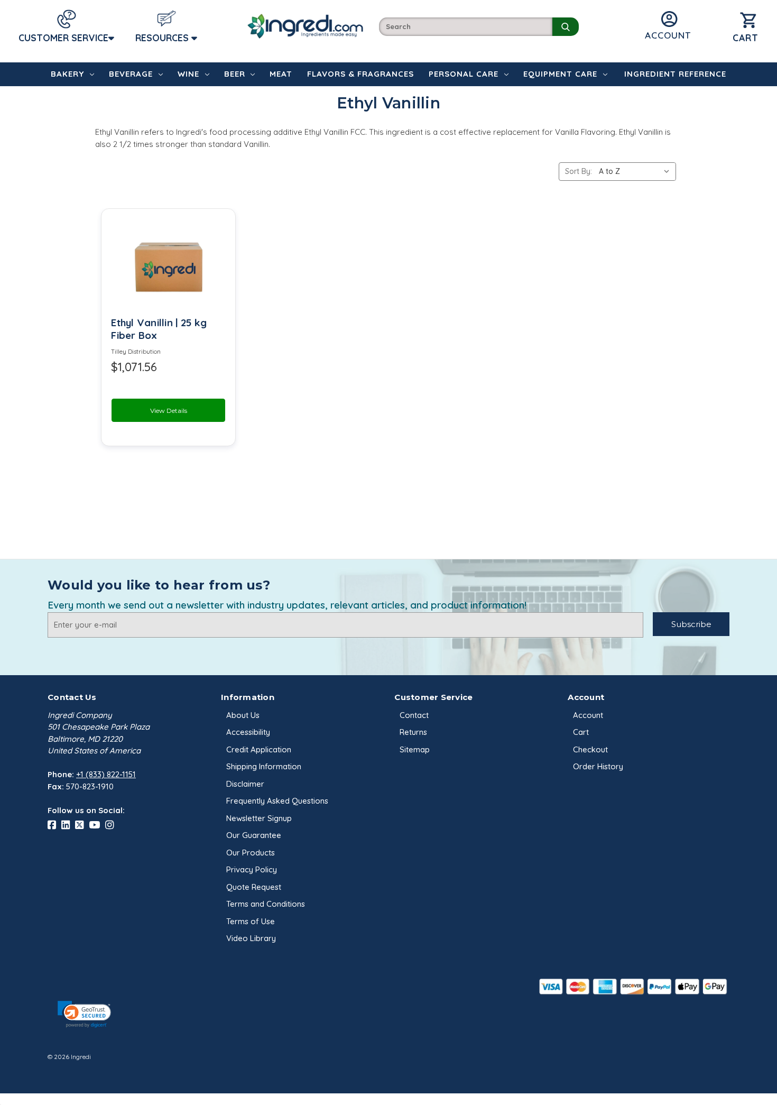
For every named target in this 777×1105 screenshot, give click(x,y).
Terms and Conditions (265, 904)
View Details (168, 411)
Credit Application (258, 749)
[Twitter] (82, 825)
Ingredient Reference (675, 74)
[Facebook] (54, 825)
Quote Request (253, 887)
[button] (84, 1014)
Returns (413, 732)
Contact (414, 715)
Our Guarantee (253, 835)
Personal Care (463, 74)
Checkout (590, 749)
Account (588, 715)
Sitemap (415, 749)
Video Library (251, 938)
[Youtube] (97, 825)
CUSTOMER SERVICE (63, 37)
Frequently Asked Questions (277, 801)
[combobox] (465, 26)
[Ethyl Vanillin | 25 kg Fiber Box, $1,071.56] (168, 263)
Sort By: (578, 171)
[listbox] (636, 171)
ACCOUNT (668, 35)
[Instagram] (112, 825)
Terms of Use (250, 921)
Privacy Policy (251, 869)
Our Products (250, 853)
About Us (243, 715)
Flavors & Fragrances (360, 74)
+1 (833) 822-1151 (106, 774)
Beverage (131, 74)
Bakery (67, 74)
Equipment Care (560, 74)
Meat (281, 74)
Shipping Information (263, 766)
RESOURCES (163, 37)
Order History (598, 766)
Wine (188, 74)
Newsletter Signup (259, 818)
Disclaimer (245, 784)
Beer (234, 74)
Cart (581, 732)
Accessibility (248, 732)
